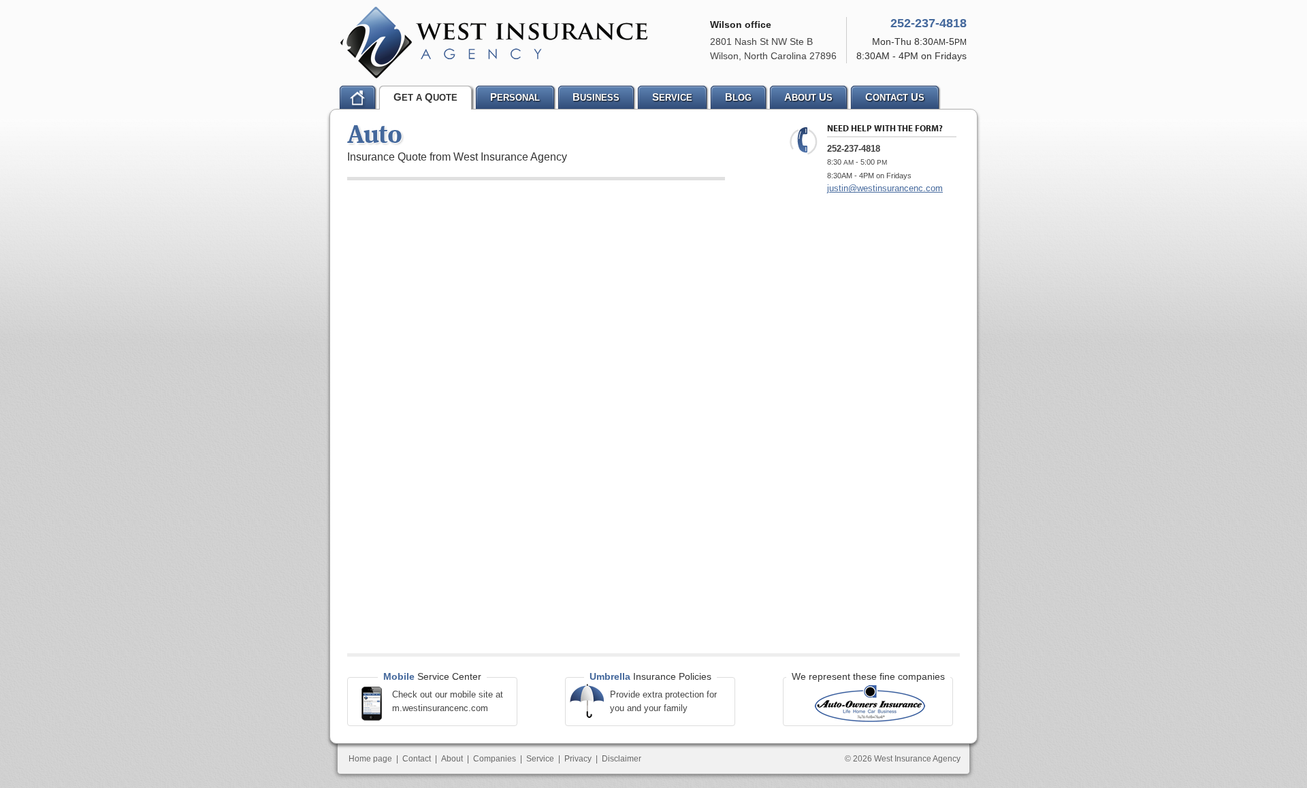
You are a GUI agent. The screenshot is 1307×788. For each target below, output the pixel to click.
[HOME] (357, 97)
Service (540, 759)
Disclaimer (621, 759)
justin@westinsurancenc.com (885, 188)
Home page (370, 759)
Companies (494, 759)
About (452, 759)
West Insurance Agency (493, 42)
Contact (416, 759)
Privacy (578, 759)
